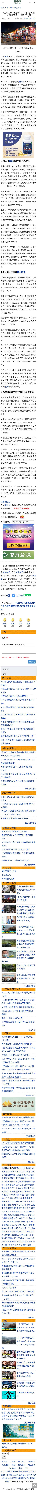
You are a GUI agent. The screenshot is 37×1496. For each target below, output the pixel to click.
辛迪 (21, 1419)
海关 (3, 1232)
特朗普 (29, 1168)
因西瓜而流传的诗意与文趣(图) (14, 831)
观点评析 (17, 8)
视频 (5, 1320)
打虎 (20, 1198)
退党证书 (22, 1475)
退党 (14, 1185)
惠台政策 (21, 272)
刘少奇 (27, 1238)
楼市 (24, 1208)
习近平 (27, 1172)
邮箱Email (5, 1453)
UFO (26, 1185)
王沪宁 (27, 1192)
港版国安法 (26, 1182)
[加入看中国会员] (18, 549)
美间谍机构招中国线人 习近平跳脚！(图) (17, 736)
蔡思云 (4, 1447)
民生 (29, 1232)
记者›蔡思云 (6, 502)
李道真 (28, 1409)
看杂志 (33, 1471)
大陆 (11, 161)
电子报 (12, 1461)
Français (15, 1481)
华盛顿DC (22, 1478)
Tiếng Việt (23, 1481)
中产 (3, 1212)
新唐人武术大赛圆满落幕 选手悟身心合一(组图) (26, 978)
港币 (14, 1208)
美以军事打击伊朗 (9, 871)
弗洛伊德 (19, 1185)
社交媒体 (15, 1202)
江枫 (30, 1416)
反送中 (27, 1195)
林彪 (22, 1238)
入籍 (20, 1232)
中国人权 (29, 1444)
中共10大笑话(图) (9, 1288)
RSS (26, 1468)
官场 (24, 1198)
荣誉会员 (6, 572)
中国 (7, 56)
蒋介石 (5, 1238)
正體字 (8, 1481)
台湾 (21, 82)
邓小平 (17, 1238)
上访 (27, 1218)
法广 (9, 1202)
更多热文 (31, 1162)
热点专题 (7, 868)
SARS (20, 1225)
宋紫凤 (4, 1409)
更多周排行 (30, 1136)
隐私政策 (5, 1465)
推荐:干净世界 (6, 1471)
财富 (33, 1208)
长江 (18, 1178)
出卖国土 (12, 1175)
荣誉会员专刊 (9, 828)
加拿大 (29, 1202)
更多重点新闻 (29, 986)
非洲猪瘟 (16, 1215)
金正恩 (8, 1188)
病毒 (7, 1172)
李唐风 (28, 1413)
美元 (18, 1205)
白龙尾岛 (7, 1225)
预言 (6, 1245)
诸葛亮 (8, 1241)
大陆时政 (5, 1444)
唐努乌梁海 (25, 1222)
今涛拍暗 (11, 1409)
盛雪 (3, 1416)
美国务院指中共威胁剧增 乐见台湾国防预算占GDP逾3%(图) (26, 944)
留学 (33, 1228)
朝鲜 (24, 1202)
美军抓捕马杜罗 (8, 879)
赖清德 (20, 1188)
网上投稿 (31, 1465)
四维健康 (9, 1419)
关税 (32, 1188)
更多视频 (31, 1403)
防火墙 (10, 1218)
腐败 (12, 1198)
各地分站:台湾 (8, 1478)
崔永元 (6, 1195)
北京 (24, 1212)
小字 (33, 18)
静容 (16, 1416)
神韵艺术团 (17, 1471)
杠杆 (14, 1205)
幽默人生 (20, 1241)
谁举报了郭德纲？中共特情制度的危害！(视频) (26, 1365)
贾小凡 (22, 1409)
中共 (30, 1185)
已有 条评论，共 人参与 (13, 644)
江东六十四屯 (15, 1222)
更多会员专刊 (29, 865)
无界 (34, 1475)
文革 (25, 1245)
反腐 (16, 1198)
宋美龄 (11, 1238)
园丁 (33, 1413)
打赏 (24, 18)
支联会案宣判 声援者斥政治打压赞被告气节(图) (26, 889)
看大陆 (9, 8)
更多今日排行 (29, 1095)
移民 (24, 1228)
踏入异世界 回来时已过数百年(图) (15, 849)
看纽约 (3, 1475)
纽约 (16, 1478)
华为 (7, 1198)
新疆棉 (6, 1178)
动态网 (29, 1475)
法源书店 (26, 1471)
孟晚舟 (26, 1188)
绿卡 (24, 1232)
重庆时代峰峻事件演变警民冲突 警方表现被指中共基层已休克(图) (26, 910)
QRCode (20, 596)
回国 (16, 1232)
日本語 (30, 1481)
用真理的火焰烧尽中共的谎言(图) (14, 696)
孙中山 (30, 1235)
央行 (6, 1205)
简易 (17, 1409)
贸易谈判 (20, 1192)
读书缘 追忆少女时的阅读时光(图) (14, 818)
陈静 (22, 1413)
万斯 (9, 1192)
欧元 (6, 1208)
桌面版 (4, 1461)
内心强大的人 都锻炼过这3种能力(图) (17, 1044)
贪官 (32, 1195)
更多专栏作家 (29, 1423)
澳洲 (13, 1235)
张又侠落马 (6, 875)
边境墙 (4, 1192)
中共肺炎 (5, 1168)
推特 (20, 1468)
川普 (23, 1168)
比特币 (23, 1205)
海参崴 (8, 1212)
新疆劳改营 (27, 1225)
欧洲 (29, 1478)
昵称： (5, 638)
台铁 (26, 1175)
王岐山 (14, 1188)
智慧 (26, 1241)
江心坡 (14, 1225)
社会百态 (21, 1444)
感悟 (30, 1241)
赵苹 (7, 1416)
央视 (16, 1228)
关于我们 (21, 1461)
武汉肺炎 (17, 1168)
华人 (20, 1228)
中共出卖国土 (9, 1182)
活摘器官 (19, 1175)
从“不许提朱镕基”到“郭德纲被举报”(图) (18, 1007)
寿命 (21, 1245)
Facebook (12, 1468)
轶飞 (6, 1413)
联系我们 (21, 1465)
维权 (15, 1218)
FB (21, 1202)
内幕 (18, 1195)
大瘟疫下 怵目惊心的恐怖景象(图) (15, 1055)
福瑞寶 (15, 1475)
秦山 (12, 1416)
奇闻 (10, 1245)
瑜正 (26, 1416)
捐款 (13, 1465)
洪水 (26, 1178)
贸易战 (21, 1172)
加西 (33, 1478)
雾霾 (30, 1215)
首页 (2, 8)
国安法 (13, 1178)
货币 (29, 1205)
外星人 (15, 1245)
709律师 (21, 1218)
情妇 (3, 1198)
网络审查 (5, 1222)
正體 (30, 2)
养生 (29, 1245)
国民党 (8, 1185)
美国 (14, 1192)
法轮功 (32, 1218)
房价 (6, 1215)
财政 (29, 1208)
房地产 (19, 1208)
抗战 (25, 1235)
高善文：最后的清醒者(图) (12, 1018)
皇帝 (3, 1241)
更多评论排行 (30, 789)
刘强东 (29, 1212)
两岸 (7, 387)
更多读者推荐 (30, 823)
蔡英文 (19, 1212)
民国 (17, 1235)
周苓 (18, 1413)
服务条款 (31, 1461)
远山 (10, 1413)
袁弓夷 (18, 1182)
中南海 (13, 1195)
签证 (12, 1232)
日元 (10, 1208)
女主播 (11, 1228)
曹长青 (16, 1419)
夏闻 (14, 1413)
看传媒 (9, 1475)
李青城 (21, 1416)
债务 (10, 1205)
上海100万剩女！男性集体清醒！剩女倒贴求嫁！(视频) (26, 1355)
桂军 (21, 1235)
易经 (14, 1241)
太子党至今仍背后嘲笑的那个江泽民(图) (18, 1291)
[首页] (17, 3)
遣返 (7, 1232)
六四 (6, 1175)
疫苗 (22, 1178)
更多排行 (31, 1318)
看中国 (7, 505)
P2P (25, 1215)
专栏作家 (7, 1406)
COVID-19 (14, 1172)
